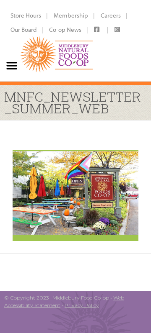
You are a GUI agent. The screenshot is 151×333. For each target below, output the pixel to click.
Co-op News (65, 29)
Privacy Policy (82, 305)
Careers (111, 15)
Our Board (23, 29)
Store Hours (25, 15)
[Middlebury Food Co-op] (55, 40)
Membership (71, 15)
